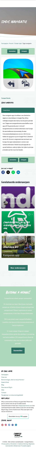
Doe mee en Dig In (6, 387)
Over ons (4, 377)
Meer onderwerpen (18, 267)
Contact (3, 392)
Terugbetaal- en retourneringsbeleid (12, 395)
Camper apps (18, 43)
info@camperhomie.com (25, 405)
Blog (2, 385)
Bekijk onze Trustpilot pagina (22, 446)
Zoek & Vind (5, 382)
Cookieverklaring (23, 444)
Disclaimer (14, 444)
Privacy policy (6, 444)
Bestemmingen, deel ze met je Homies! (12, 379)
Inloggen (24, 51)
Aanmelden (12, 51)
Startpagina (4, 43)
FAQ (2, 390)
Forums (11, 43)
